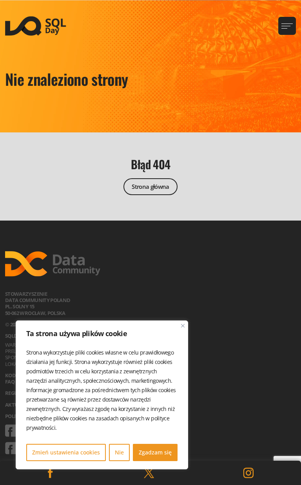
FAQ (10, 381)
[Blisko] (183, 326)
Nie (119, 452)
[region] (102, 394)
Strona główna (150, 186)
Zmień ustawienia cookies (66, 452)
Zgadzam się (155, 452)
